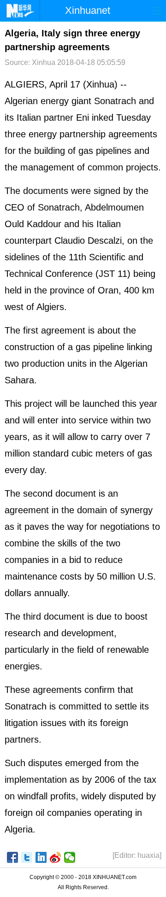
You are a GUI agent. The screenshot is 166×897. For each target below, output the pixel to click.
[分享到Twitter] (27, 857)
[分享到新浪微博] (55, 857)
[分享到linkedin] (41, 857)
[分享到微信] (70, 857)
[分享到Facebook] (12, 857)
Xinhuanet (87, 10)
